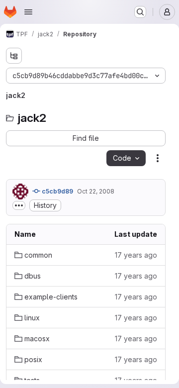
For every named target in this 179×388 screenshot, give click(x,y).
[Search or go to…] (140, 12)
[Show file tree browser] (14, 56)
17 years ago (136, 255)
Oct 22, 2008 (95, 191)
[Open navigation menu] (28, 12)
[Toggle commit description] (18, 205)
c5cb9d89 (56, 191)
